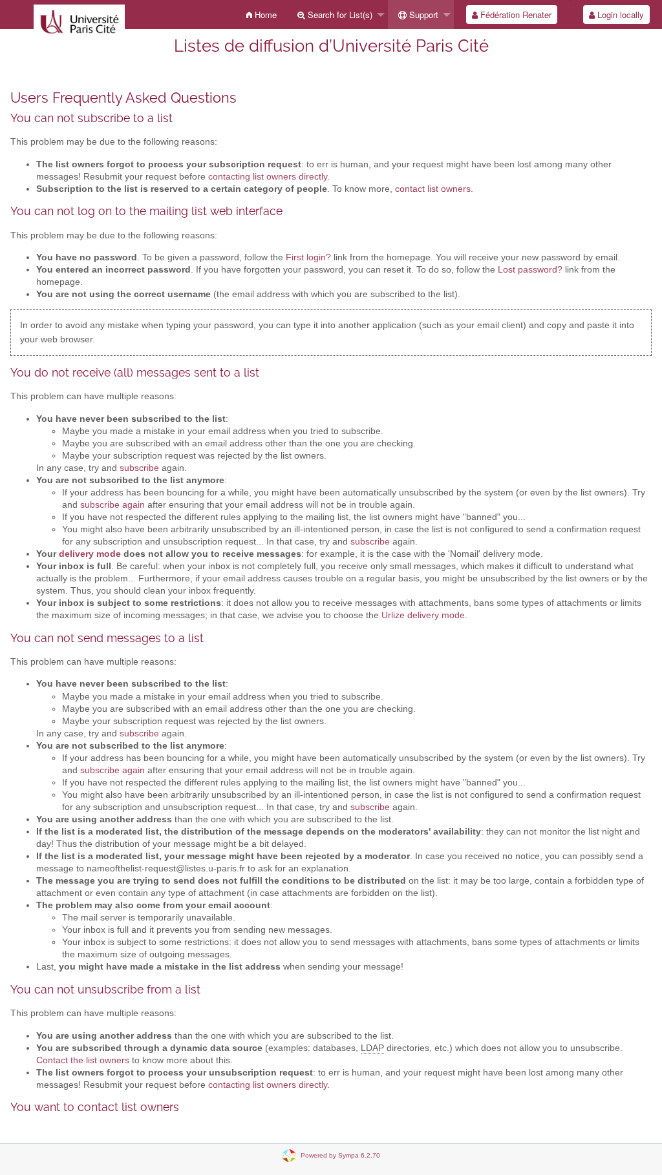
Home (264, 14)
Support (422, 14)
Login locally (619, 14)
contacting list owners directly (267, 177)
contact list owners (433, 189)
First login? (308, 257)
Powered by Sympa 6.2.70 (340, 1154)
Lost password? (530, 270)
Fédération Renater (514, 14)
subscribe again (112, 505)
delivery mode (90, 554)
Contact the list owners (82, 1060)
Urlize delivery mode (423, 615)
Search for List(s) (338, 14)
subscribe (139, 468)
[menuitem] (261, 14)
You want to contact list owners (94, 1107)
